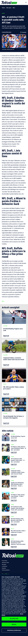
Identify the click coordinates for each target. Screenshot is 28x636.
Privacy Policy (4, 560)
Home (3, 7)
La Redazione (4, 566)
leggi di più (6, 335)
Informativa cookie (5, 562)
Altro (14, 7)
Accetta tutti (14, 618)
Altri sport (8, 7)
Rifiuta (14, 624)
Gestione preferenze (6, 570)
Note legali (4, 564)
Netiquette (4, 568)
